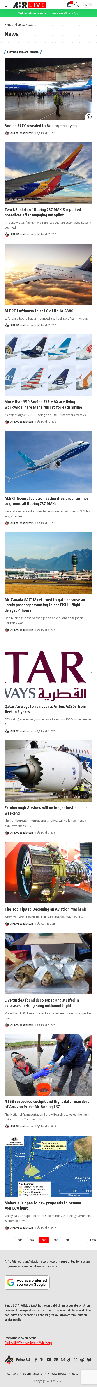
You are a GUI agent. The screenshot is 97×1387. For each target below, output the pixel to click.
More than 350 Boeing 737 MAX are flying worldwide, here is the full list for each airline (43, 404)
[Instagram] (63, 1359)
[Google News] (56, 1359)
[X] (42, 1359)
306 (20, 1240)
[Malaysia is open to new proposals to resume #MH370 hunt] (48, 1166)
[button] (8, 4)
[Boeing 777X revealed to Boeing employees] (48, 89)
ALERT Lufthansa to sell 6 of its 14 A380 (39, 310)
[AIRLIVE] (29, 4)
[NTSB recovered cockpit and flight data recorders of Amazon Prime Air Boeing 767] (48, 1065)
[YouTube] (49, 1359)
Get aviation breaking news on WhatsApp (48, 13)
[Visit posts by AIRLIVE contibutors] (7, 133)
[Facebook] (36, 1359)
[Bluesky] (89, 1359)
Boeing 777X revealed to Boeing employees (41, 125)
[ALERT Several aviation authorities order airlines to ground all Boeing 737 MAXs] (48, 462)
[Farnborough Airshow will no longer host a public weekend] (48, 771)
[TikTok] (69, 1359)
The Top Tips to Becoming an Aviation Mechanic (46, 909)
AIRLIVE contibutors (22, 133)
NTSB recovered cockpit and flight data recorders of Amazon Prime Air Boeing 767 (47, 1104)
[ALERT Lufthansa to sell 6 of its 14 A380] (48, 274)
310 (67, 1240)
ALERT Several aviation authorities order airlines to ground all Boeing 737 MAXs (46, 501)
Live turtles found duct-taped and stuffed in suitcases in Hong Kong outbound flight (42, 1002)
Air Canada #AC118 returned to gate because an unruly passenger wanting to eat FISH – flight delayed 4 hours (45, 605)
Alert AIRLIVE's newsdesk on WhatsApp (28, 1343)
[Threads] (82, 1359)
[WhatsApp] (76, 1359)
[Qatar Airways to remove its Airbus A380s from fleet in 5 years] (48, 670)
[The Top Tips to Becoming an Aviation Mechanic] (48, 872)
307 (32, 1240)
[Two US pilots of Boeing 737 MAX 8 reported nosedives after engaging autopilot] (48, 173)
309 (56, 1240)
